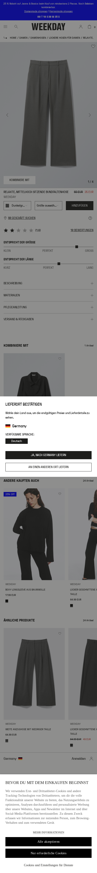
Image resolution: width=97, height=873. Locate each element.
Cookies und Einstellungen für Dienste (48, 865)
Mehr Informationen (48, 832)
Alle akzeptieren (48, 841)
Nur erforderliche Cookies (49, 853)
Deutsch (16, 441)
